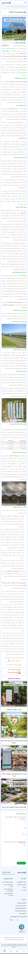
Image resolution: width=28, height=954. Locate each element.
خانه (26, 6)
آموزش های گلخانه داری (21, 6)
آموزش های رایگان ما (21, 885)
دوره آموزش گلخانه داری (7, 882)
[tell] (3, 872)
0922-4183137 (7, 872)
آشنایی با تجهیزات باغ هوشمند (14, 709)
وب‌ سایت (24, 834)
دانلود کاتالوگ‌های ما (21, 882)
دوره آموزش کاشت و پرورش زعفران (8, 890)
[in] (17, 920)
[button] (3, 42)
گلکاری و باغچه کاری (21, 903)
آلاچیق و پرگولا (23, 913)
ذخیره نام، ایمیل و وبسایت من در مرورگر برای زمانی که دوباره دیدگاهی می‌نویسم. (15, 842)
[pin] (11, 920)
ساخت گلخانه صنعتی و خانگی (18, 67)
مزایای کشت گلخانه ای (9, 48)
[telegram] (14, 920)
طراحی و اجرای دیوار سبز (20, 906)
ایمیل (24, 827)
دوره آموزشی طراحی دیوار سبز (8, 894)
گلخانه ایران (21, 937)
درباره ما (24, 887)
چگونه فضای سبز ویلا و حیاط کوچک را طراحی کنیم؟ (14, 807)
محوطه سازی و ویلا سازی (20, 911)
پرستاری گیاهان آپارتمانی (20, 908)
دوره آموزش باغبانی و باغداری (8, 885)
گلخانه (11, 363)
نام (25, 821)
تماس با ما (24, 890)
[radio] (19, 661)
